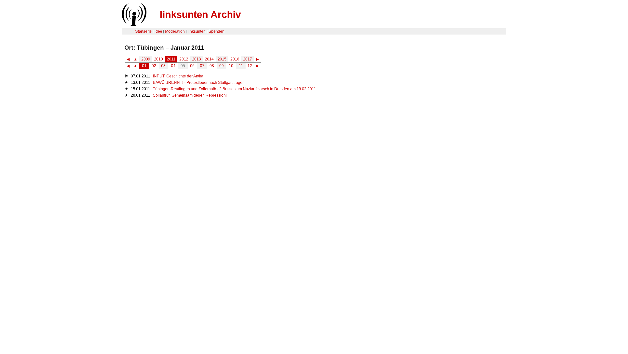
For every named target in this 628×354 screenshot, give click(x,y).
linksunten (197, 31)
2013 (196, 59)
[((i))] (133, 25)
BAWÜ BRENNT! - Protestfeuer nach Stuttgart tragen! (199, 82)
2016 (234, 59)
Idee (158, 31)
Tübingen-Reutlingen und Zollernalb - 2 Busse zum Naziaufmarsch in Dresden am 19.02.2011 (234, 89)
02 (154, 66)
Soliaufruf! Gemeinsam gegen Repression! (190, 95)
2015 (222, 59)
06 (192, 66)
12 (250, 66)
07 (202, 66)
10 (231, 66)
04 (173, 66)
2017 (247, 59)
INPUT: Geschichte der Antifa (178, 76)
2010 (158, 59)
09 (221, 66)
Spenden (216, 31)
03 (163, 66)
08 (211, 66)
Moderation (175, 31)
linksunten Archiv (200, 14)
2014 (209, 59)
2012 (183, 59)
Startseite (143, 31)
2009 (145, 59)
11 (241, 66)
